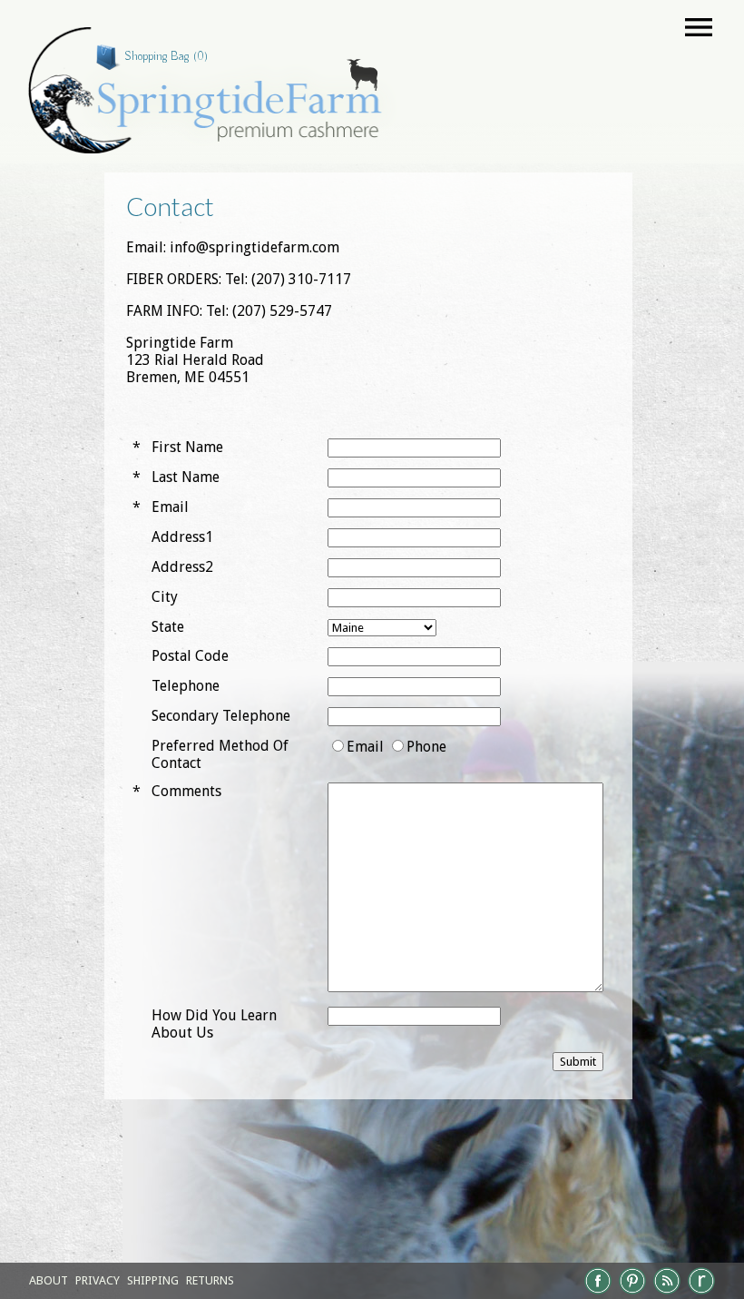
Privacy (97, 1280)
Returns (210, 1280)
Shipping (153, 1280)
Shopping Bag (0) (166, 56)
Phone (426, 746)
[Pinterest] (632, 1292)
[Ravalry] (701, 1292)
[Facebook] (597, 1292)
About (48, 1280)
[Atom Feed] (666, 1292)
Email (365, 746)
